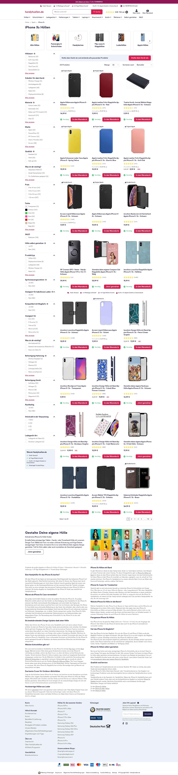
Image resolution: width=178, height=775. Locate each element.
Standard (31, 154)
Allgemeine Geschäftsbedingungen (38, 731)
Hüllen (30, 258)
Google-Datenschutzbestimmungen (130, 720)
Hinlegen (31, 362)
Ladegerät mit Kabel (35, 438)
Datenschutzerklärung (92, 772)
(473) (104, 108)
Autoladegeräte (33, 84)
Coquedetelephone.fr (66, 754)
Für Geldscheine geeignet (37, 176)
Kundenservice (30, 713)
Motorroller (32, 332)
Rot (29, 220)
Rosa (29, 216)
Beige (30, 223)
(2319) (104, 501)
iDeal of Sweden (34, 140)
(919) (135, 447)
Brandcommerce (31, 755)
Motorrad (31, 329)
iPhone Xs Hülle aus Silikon (61, 661)
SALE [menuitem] (141, 17)
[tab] (40, 53)
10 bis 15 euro (32, 191)
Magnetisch (32, 396)
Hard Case (32, 66)
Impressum (29, 742)
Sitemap (114, 772)
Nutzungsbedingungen (146, 720)
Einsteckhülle (32, 70)
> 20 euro (31, 197)
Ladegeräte (32, 88)
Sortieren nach (128, 65)
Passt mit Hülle (33, 350)
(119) (135, 108)
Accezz (31, 143)
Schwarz (31, 210)
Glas (30, 119)
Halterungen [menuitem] (64, 17)
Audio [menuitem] (107, 17)
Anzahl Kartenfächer (35, 173)
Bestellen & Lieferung (33, 719)
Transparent (32, 206)
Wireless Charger (34, 81)
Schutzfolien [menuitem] (37, 17)
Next (150, 41)
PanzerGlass (32, 133)
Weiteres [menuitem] (117, 17)
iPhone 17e (62, 720)
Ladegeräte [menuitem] (50, 17)
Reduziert (31, 237)
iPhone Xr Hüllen (100, 686)
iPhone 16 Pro (63, 741)
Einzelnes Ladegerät (35, 442)
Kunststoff (32, 115)
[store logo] (37, 11)
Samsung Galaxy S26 (65, 723)
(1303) (104, 277)
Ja (29, 246)
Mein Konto (136, 13)
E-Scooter (32, 322)
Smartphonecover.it (65, 757)
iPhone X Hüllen (100, 691)
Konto (27, 716)
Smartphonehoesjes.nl (66, 751)
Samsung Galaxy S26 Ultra (68, 729)
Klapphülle (32, 63)
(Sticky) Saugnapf (34, 359)
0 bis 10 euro (32, 187)
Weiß (29, 226)
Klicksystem (32, 393)
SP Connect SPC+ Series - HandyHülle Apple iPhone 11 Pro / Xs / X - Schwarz (73, 272)
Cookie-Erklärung (105, 772)
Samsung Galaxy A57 (65, 735)
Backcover (32, 56)
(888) (135, 338)
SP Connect (32, 136)
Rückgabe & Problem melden (36, 725)
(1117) (135, 222)
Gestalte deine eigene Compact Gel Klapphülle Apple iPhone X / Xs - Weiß (106, 272)
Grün (29, 213)
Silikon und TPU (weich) (36, 112)
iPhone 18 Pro (63, 706)
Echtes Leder (33, 105)
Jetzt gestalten (34, 552)
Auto (30, 319)
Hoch (30, 158)
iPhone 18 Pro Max (64, 709)
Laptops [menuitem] (85, 17)
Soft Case (31, 60)
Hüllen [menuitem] (26, 17)
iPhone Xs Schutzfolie (32, 659)
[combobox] (77, 11)
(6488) (136, 277)
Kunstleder (32, 109)
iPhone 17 (61, 712)
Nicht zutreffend (34, 372)
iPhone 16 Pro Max (64, 744)
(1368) (72, 219)
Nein (30, 249)
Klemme (31, 365)
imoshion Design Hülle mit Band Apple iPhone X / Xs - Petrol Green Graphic (137, 332)
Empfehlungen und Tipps (34, 734)
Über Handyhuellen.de (33, 745)
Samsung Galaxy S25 (65, 732)
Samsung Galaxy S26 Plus (67, 726)
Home (27, 22)
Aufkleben (31, 383)
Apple (34, 22)
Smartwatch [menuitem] (96, 17)
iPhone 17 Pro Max (64, 717)
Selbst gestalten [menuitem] (130, 17)
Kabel (30, 91)
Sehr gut (31, 161)
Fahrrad (31, 325)
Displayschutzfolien (35, 94)
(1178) (72, 108)
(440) (72, 166)
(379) (135, 394)
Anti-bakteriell (33, 343)
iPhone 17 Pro (63, 714)
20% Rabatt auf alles (82, 2)
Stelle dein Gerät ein (139, 58)
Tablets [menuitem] (75, 17)
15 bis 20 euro (33, 194)
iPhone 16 (61, 738)
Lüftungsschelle (33, 368)
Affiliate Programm (32, 747)
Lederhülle (34, 690)
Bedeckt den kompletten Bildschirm (40, 347)
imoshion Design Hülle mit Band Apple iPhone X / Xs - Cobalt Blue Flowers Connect (106, 388)
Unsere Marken (30, 728)
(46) (72, 277)
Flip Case (72, 649)
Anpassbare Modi (34, 170)
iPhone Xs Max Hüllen (102, 688)
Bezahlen (28, 722)
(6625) (136, 503)
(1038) (72, 394)
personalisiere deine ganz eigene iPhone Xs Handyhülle (110, 659)
